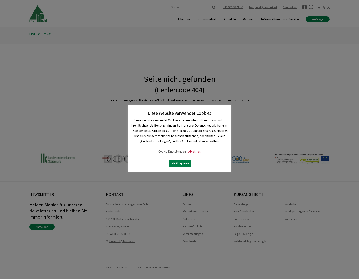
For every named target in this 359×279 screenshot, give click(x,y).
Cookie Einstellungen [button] (172, 151)
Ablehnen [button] (194, 151)
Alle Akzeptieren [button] (180, 163)
